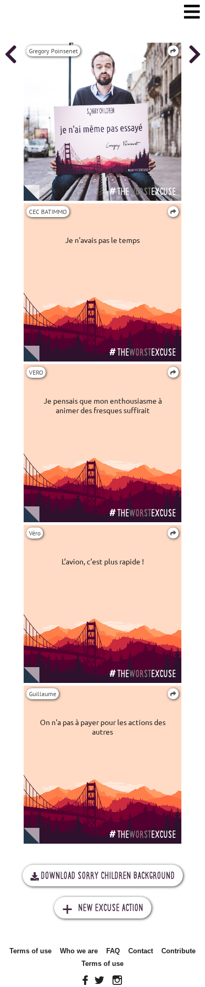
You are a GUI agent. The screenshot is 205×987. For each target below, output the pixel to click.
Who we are (79, 951)
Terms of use (30, 951)
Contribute (178, 951)
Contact (140, 951)
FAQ (113, 951)
